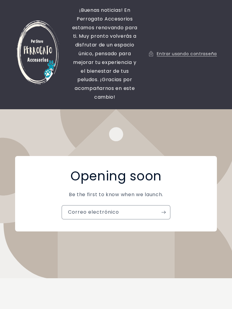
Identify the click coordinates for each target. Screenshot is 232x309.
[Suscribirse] (163, 212)
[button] (182, 54)
